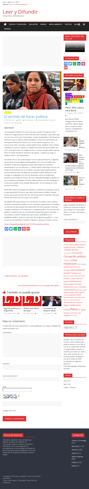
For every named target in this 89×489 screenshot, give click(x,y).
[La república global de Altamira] (71, 138)
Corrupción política (75, 256)
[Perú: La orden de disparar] (71, 177)
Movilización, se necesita (15, 276)
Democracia (68, 267)
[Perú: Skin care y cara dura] (75, 80)
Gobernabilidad (43, 120)
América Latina (68, 245)
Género (43, 24)
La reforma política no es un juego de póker (39, 285)
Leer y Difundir (20, 11)
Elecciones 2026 (79, 276)
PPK (79, 310)
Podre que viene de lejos (31, 309)
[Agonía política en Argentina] (12, 297)
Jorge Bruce (79, 290)
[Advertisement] (32, 51)
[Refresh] (19, 395)
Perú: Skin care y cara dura (74, 109)
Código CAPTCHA (9, 411)
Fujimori (66, 281)
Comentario (7, 332)
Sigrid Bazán (18, 123)
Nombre (6, 364)
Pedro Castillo (70, 305)
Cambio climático (79, 245)
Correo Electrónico (71, 219)
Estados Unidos (70, 278)
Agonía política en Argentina (12, 309)
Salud (76, 24)
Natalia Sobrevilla (75, 297)
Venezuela (73, 315)
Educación (33, 24)
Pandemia (79, 302)
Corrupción (77, 253)
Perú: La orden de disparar (18, 4)
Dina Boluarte (78, 270)
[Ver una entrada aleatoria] (84, 24)
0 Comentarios (29, 120)
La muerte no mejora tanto (49, 309)
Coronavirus (67, 253)
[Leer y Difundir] (5, 24)
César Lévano (81, 264)
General (7, 29)
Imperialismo (69, 290)
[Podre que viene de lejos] (32, 297)
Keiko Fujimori (79, 292)
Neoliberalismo (70, 302)
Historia (82, 287)
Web (4, 387)
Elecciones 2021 (69, 276)
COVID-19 (67, 260)
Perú (12, 123)
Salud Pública (74, 313)
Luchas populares (70, 295)
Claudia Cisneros (70, 247)
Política (68, 24)
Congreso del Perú (71, 250)
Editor (20, 120)
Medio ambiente (55, 24)
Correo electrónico (10, 376)
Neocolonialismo (75, 300)
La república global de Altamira (82, 143)
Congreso (80, 247)
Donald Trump (70, 273)
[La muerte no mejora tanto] (51, 297)
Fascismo (79, 278)
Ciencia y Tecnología (17, 24)
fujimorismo (75, 281)
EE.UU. (79, 273)
